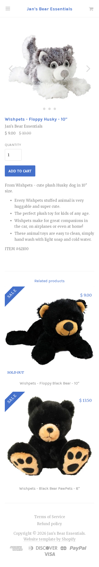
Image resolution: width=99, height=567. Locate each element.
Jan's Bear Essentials (49, 9)
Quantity (13, 145)
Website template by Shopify (50, 539)
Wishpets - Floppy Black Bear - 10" (49, 383)
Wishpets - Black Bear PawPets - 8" (49, 488)
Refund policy (49, 523)
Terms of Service (49, 517)
